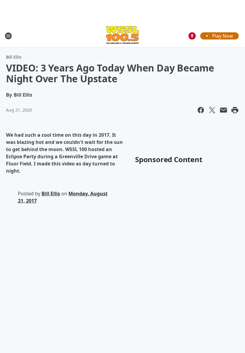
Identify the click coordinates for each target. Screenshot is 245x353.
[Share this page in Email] (223, 110)
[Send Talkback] (192, 35)
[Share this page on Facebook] (201, 110)
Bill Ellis (14, 57)
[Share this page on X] (212, 110)
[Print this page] (235, 110)
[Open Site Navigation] (8, 35)
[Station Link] (122, 35)
